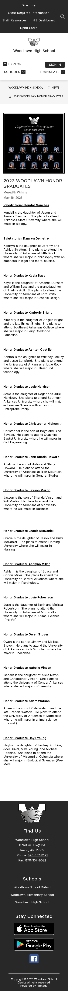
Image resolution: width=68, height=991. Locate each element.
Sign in (55, 65)
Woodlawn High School (25, 87)
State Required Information (28, 13)
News (56, 87)
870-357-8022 (35, 860)
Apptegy (42, 985)
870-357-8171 (38, 855)
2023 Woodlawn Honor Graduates (38, 96)
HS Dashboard (44, 20)
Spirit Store (28, 28)
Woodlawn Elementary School (32, 895)
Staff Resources (14, 20)
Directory (29, 5)
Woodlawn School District (32, 887)
